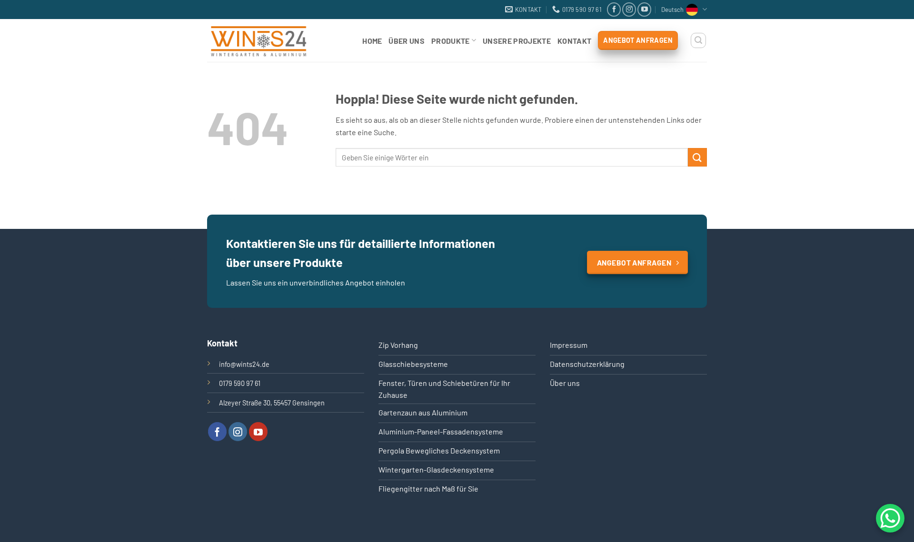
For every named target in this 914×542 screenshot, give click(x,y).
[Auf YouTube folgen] (644, 9)
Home (372, 40)
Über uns (406, 40)
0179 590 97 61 (239, 383)
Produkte (450, 40)
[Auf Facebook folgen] (614, 9)
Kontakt (574, 40)
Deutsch (672, 9)
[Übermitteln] (697, 157)
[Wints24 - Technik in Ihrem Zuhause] (267, 40)
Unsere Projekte (517, 40)
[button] (698, 40)
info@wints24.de (244, 364)
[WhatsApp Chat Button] (890, 518)
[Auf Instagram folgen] (629, 9)
